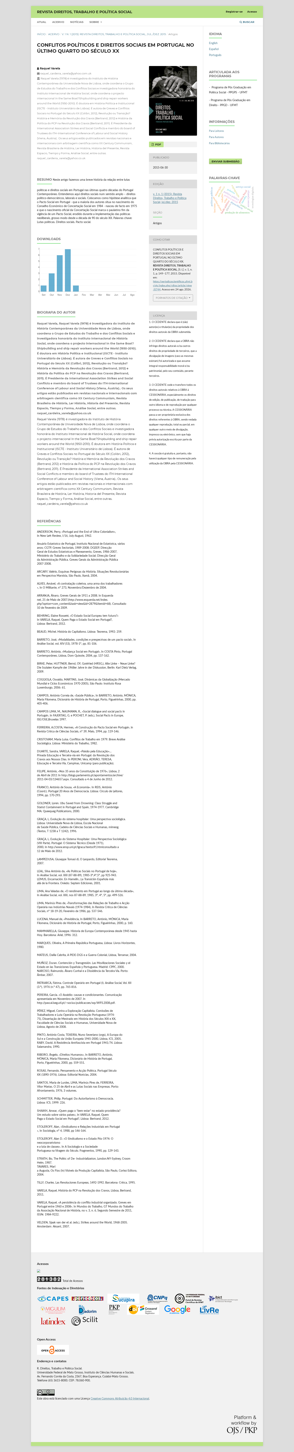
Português (215, 55)
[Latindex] (53, 1325)
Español (214, 49)
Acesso (252, 11)
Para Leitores (216, 131)
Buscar (248, 22)
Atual (41, 22)
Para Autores (216, 137)
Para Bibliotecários (219, 143)
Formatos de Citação (172, 297)
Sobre (94, 22)
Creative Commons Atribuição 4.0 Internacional (120, 1398)
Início (41, 34)
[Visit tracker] (38, 1271)
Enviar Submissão (225, 161)
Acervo (58, 22)
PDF (157, 144)
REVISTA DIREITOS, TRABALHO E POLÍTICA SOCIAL (84, 12)
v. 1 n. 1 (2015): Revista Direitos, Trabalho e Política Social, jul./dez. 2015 (114, 34)
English (213, 43)
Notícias (76, 22)
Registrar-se (234, 11)
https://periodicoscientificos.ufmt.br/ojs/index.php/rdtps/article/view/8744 (172, 285)
